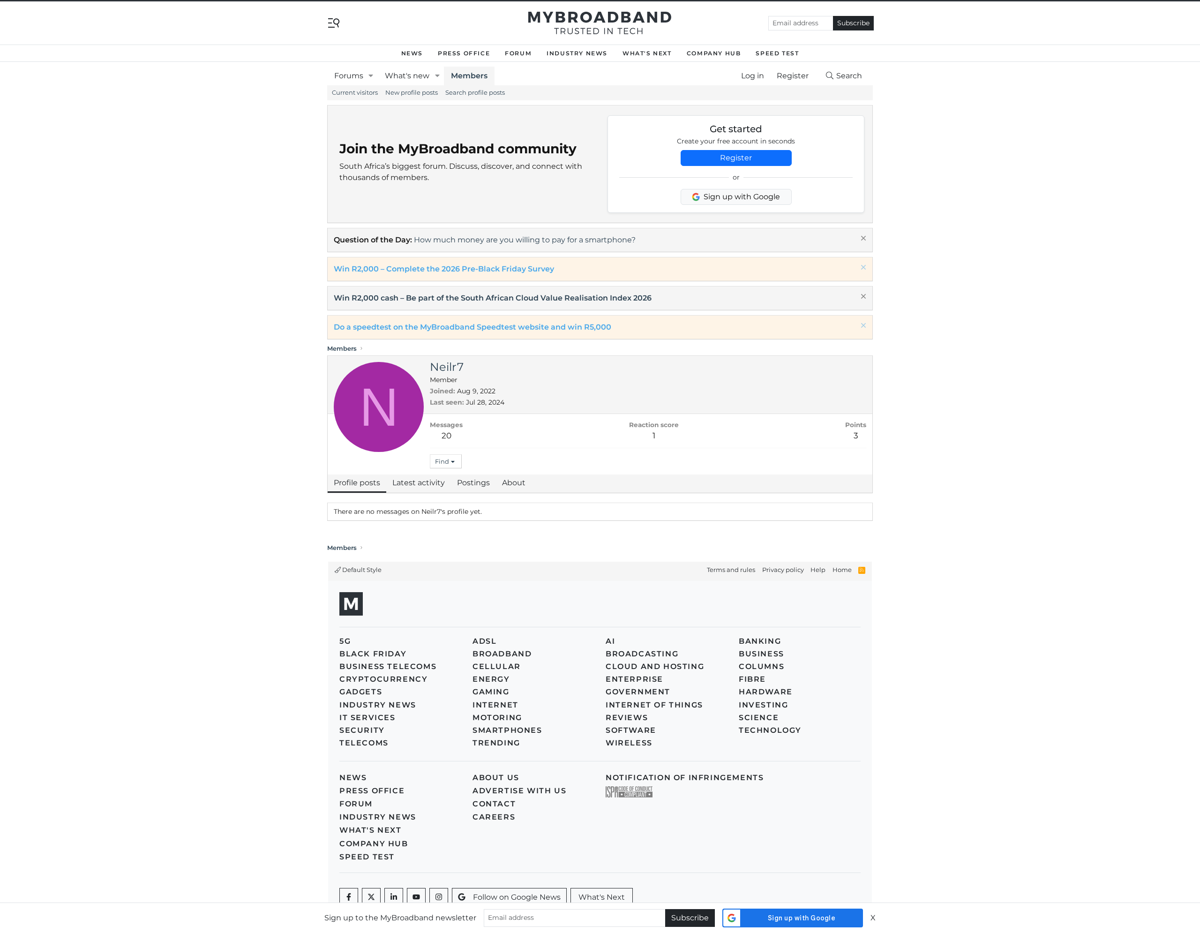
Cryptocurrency (383, 679)
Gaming (491, 691)
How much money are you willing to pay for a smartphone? (525, 239)
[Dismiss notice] (862, 239)
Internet (495, 704)
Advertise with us (519, 790)
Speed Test (777, 53)
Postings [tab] (473, 482)
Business (761, 653)
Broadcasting (642, 653)
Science (759, 717)
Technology (770, 730)
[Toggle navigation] (333, 22)
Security (362, 730)
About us (495, 777)
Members (469, 75)
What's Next (647, 53)
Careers (493, 817)
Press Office (464, 53)
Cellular (496, 666)
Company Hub (714, 53)
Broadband (502, 653)
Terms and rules (731, 569)
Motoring (497, 717)
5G (345, 641)
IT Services (367, 717)
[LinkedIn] (393, 897)
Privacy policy (783, 569)
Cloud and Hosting (655, 666)
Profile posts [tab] (357, 482)
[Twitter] (371, 897)
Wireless (629, 742)
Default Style (361, 569)
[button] (371, 76)
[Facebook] (348, 897)
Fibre (752, 679)
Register (736, 157)
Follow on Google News (517, 897)
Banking (760, 641)
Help (817, 569)
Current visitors (355, 92)
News (412, 53)
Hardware (766, 691)
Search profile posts (475, 92)
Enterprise (634, 679)
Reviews (627, 717)
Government (638, 691)
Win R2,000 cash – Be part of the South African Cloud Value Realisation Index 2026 (493, 297)
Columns (761, 666)
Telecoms (364, 742)
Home (842, 569)
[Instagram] (438, 897)
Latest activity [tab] (418, 482)
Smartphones (507, 730)
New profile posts (411, 92)
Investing (763, 704)
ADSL (484, 641)
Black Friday (372, 653)
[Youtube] (416, 897)
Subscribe (853, 23)
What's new (407, 75)
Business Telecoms (387, 666)
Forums (348, 75)
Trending (496, 742)
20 (446, 435)
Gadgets (360, 691)
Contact (494, 803)
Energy (491, 679)
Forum (518, 53)
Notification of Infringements (685, 777)
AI (610, 641)
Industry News (577, 53)
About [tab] (513, 482)
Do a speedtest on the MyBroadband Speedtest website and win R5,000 (472, 327)
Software (631, 730)
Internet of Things (654, 704)
